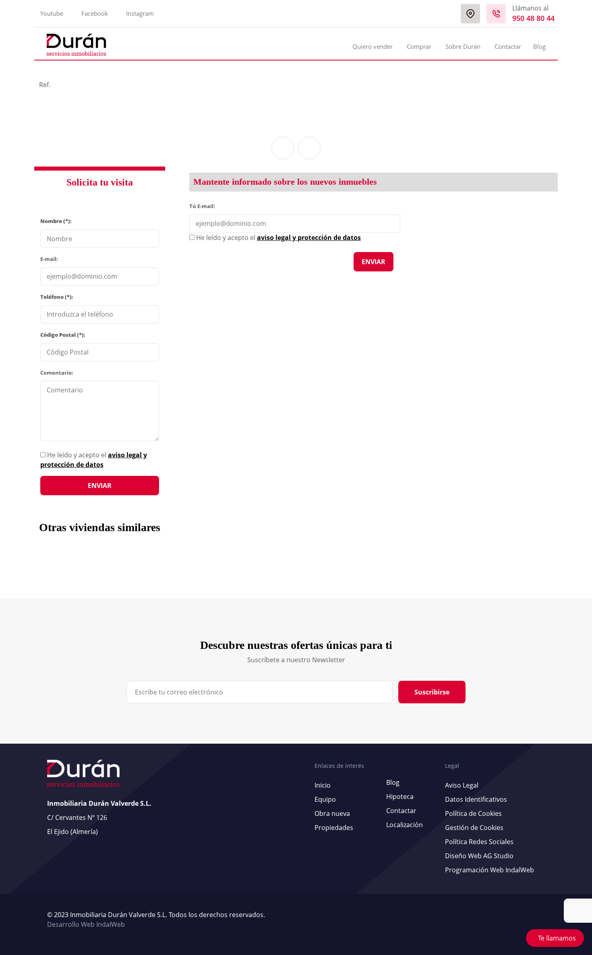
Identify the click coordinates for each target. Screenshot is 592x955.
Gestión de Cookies (474, 827)
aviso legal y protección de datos (309, 237)
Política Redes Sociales (479, 841)
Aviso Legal (461, 785)
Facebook (94, 13)
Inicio (323, 785)
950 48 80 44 (533, 18)
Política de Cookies (473, 813)
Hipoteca (400, 796)
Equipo (325, 799)
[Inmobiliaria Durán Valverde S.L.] (76, 44)
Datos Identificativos (476, 799)
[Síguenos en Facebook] (539, 919)
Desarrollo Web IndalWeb (86, 924)
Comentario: (56, 372)
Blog (539, 46)
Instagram (140, 13)
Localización (404, 824)
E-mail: (49, 259)
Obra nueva (332, 813)
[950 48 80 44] (496, 13)
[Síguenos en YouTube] (535, 919)
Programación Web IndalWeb (489, 869)
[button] (282, 148)
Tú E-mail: (204, 205)
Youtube (51, 13)
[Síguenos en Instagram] (543, 919)
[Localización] (470, 13)
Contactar (508, 46)
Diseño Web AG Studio (479, 855)
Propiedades (334, 827)
